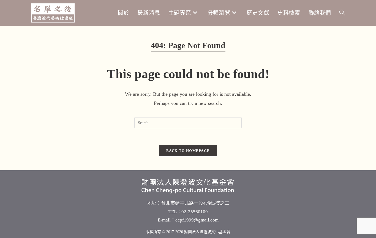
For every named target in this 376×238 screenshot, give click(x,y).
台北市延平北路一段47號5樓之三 (195, 203)
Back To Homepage (188, 151)
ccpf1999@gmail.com (197, 220)
